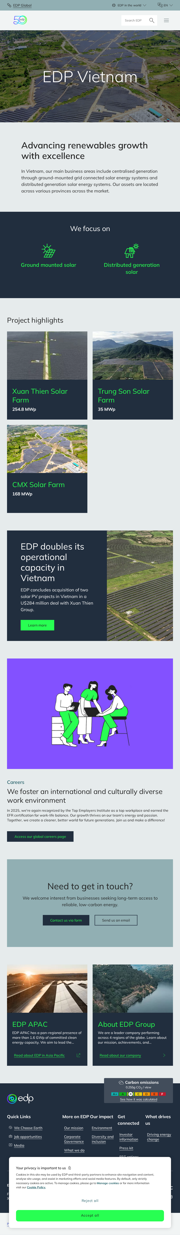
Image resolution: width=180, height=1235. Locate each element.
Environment (102, 1128)
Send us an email (116, 920)
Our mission (73, 1128)
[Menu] (166, 20)
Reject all (90, 1200)
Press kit (126, 1148)
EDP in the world (129, 5)
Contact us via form (66, 920)
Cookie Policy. (36, 1187)
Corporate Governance (74, 1139)
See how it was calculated (138, 1099)
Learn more (37, 625)
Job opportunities (28, 1136)
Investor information (128, 1136)
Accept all (90, 1215)
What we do (74, 1150)
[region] (90, 1192)
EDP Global (22, 5)
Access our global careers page (40, 836)
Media (19, 1145)
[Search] (152, 20)
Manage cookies (108, 1183)
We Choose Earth (28, 1128)
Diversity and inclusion (103, 1139)
